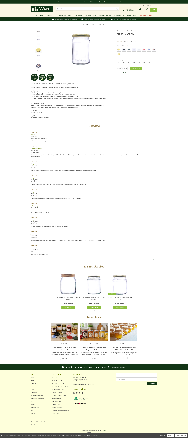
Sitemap (104, 430)
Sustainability (34, 392)
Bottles (42, 15)
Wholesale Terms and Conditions (60, 410)
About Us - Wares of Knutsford (38, 422)
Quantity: (119, 68)
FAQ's (32, 416)
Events (32, 389)
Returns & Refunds (57, 398)
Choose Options (68, 307)
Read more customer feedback (118, 367)
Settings (162, 435)
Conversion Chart (35, 407)
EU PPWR (33, 383)
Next (38, 70)
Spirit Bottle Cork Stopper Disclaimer (61, 386)
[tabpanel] (68, 291)
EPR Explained (34, 378)
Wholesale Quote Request (58, 381)
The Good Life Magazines (37, 395)
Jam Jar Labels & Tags (119, 15)
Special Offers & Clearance (146, 15)
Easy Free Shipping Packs (65, 15)
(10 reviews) (127, 41)
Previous (38, 29)
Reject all (170, 435)
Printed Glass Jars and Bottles (59, 383)
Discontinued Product (36, 425)
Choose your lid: (122, 45)
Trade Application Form (36, 386)
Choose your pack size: (124, 60)
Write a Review (135, 41)
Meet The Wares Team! (58, 389)
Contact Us (55, 378)
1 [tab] (94, 310)
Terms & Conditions (57, 407)
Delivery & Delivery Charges (59, 395)
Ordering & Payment (57, 392)
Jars (36, 15)
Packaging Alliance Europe (37, 398)
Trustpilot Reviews (56, 401)
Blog (32, 401)
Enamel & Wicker (131, 15)
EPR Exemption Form (36, 381)
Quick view (68, 284)
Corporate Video (56, 404)
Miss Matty (33, 413)
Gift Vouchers (34, 419)
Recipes (33, 404)
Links (32, 410)
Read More (64, 358)
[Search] (117, 8)
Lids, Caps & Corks (77, 15)
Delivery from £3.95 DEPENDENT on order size (66, 19)
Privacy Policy (55, 413)
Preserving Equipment (91, 15)
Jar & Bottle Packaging (105, 15)
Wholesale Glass (51, 15)
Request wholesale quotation (124, 72)
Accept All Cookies (181, 435)
